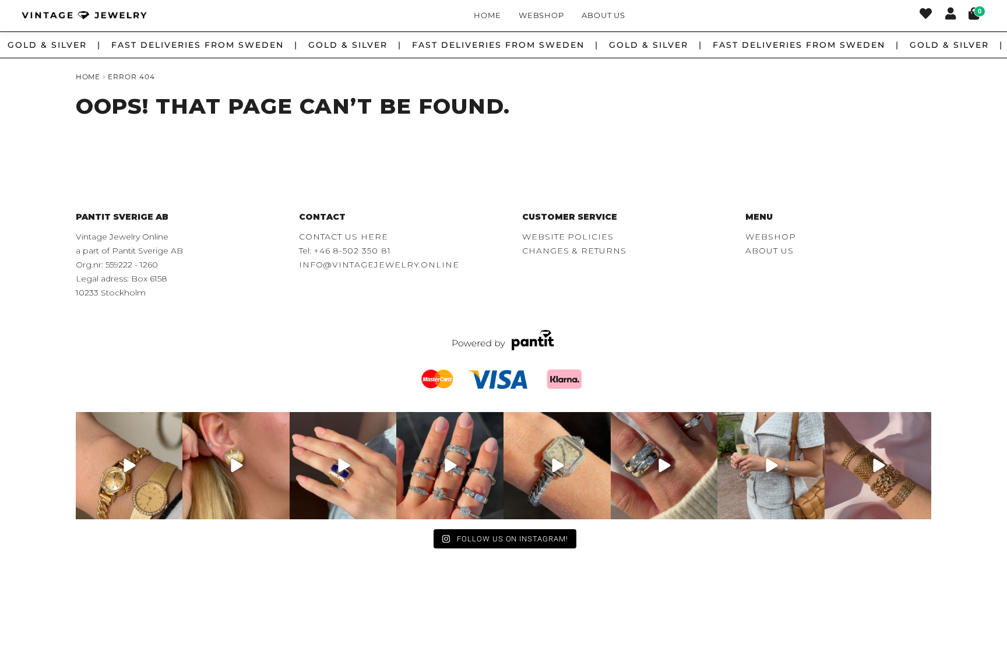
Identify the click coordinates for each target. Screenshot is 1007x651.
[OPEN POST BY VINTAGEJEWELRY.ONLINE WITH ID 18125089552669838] (878, 465)
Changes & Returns (574, 250)
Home (487, 15)
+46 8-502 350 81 (352, 250)
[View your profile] (950, 15)
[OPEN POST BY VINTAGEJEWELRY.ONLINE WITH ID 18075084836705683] (771, 465)
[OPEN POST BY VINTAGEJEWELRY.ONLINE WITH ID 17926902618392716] (343, 465)
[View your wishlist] (926, 15)
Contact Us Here (343, 236)
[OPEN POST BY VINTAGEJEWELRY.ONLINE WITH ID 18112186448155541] (236, 465)
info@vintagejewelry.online (379, 264)
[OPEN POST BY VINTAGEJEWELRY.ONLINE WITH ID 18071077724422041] (664, 465)
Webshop (542, 15)
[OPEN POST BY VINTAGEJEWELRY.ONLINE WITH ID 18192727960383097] (129, 465)
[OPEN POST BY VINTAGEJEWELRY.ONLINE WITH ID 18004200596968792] (450, 465)
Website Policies (568, 236)
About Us (603, 15)
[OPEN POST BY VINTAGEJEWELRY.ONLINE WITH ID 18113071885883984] (557, 465)
